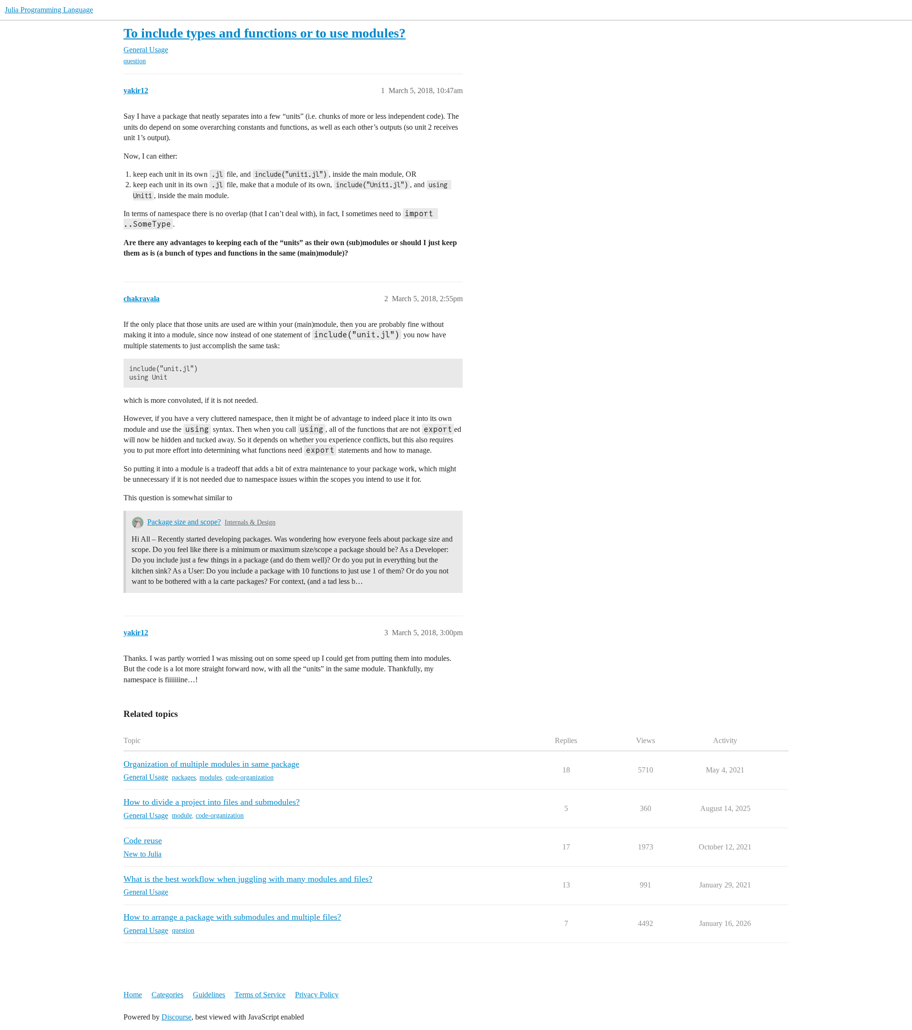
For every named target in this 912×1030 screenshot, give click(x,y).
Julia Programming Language (49, 10)
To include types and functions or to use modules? (265, 33)
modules (211, 777)
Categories (167, 995)
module (182, 815)
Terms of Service (260, 995)
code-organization (250, 777)
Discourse (176, 1017)
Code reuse (143, 840)
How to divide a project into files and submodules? (212, 802)
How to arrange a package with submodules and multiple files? (232, 917)
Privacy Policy (317, 995)
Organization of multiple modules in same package (211, 764)
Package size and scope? (184, 522)
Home (133, 995)
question (135, 61)
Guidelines (209, 995)
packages (184, 777)
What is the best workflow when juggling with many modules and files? (248, 879)
